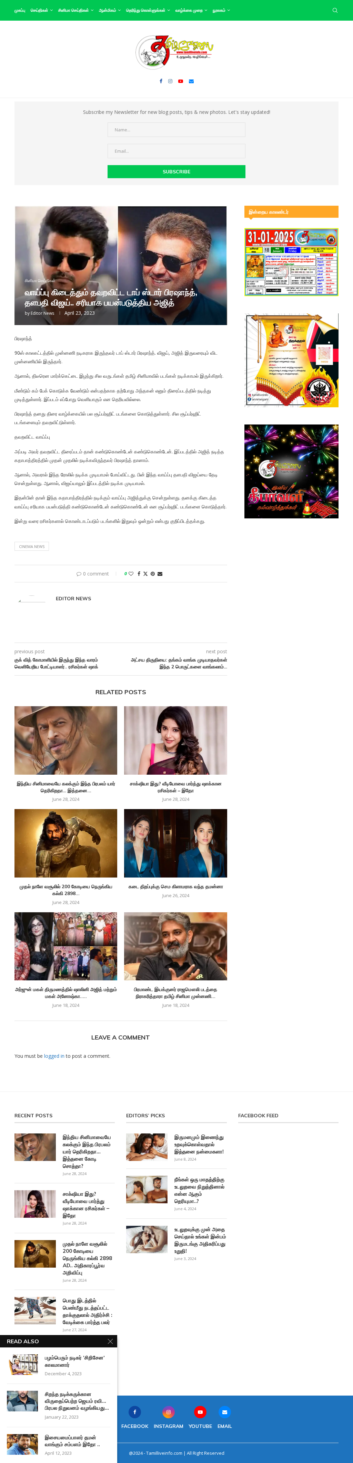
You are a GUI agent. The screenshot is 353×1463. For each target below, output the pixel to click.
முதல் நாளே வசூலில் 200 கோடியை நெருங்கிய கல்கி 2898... (66, 889)
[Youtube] (180, 81)
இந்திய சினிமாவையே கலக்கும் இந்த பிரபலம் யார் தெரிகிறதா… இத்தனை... (66, 787)
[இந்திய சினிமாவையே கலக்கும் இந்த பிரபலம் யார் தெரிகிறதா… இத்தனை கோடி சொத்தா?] (65, 740)
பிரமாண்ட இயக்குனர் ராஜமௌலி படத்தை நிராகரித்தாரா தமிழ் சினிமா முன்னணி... (175, 992)
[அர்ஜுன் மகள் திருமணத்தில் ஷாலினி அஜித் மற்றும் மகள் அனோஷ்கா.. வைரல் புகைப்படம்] (65, 946)
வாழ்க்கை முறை (189, 10)
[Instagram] (170, 81)
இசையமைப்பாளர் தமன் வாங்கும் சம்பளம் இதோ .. (72, 1441)
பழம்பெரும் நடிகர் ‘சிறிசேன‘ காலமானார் (75, 1361)
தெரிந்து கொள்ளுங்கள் (145, 10)
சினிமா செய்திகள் (73, 10)
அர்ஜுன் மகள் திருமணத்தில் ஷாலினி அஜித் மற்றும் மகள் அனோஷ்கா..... (66, 992)
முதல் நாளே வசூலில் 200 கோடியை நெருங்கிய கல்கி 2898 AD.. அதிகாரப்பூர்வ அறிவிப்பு (87, 1258)
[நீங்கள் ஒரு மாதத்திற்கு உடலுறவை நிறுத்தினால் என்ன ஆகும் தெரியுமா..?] (147, 1189)
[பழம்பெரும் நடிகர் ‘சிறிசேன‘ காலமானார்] (22, 1364)
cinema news (31, 546)
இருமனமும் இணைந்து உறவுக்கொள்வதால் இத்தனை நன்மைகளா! (199, 1144)
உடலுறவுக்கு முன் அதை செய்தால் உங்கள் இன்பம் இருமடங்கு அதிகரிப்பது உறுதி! (200, 1240)
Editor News (42, 313)
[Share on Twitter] (145, 573)
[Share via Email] (160, 573)
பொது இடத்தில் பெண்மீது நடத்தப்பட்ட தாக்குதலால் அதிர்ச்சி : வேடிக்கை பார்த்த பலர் (87, 1311)
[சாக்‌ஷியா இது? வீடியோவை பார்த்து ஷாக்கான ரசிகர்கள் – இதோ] (175, 740)
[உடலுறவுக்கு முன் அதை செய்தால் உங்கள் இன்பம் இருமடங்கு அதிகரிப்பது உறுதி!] (147, 1239)
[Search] (335, 10)
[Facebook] (161, 81)
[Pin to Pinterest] (153, 573)
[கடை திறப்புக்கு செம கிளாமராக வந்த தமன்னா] (175, 843)
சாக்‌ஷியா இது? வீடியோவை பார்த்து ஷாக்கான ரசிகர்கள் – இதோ (176, 787)
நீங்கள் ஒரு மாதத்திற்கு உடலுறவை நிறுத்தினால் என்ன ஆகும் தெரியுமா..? (199, 1190)
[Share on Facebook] (139, 573)
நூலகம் (219, 10)
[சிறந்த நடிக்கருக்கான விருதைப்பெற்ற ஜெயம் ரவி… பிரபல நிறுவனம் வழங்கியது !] (22, 1401)
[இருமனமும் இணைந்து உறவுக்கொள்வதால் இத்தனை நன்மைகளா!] (147, 1147)
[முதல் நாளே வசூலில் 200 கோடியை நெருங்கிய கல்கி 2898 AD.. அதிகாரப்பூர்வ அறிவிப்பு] (65, 843)
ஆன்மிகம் (107, 10)
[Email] (191, 81)
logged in (54, 1056)
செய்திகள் (39, 10)
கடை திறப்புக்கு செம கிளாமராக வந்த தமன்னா (176, 886)
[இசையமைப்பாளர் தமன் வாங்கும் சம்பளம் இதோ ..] (22, 1444)
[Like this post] (131, 573)
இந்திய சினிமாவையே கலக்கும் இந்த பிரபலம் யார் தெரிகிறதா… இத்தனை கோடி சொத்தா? (87, 1151)
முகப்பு (19, 10)
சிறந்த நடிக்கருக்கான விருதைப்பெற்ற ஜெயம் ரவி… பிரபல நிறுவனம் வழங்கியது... (77, 1401)
